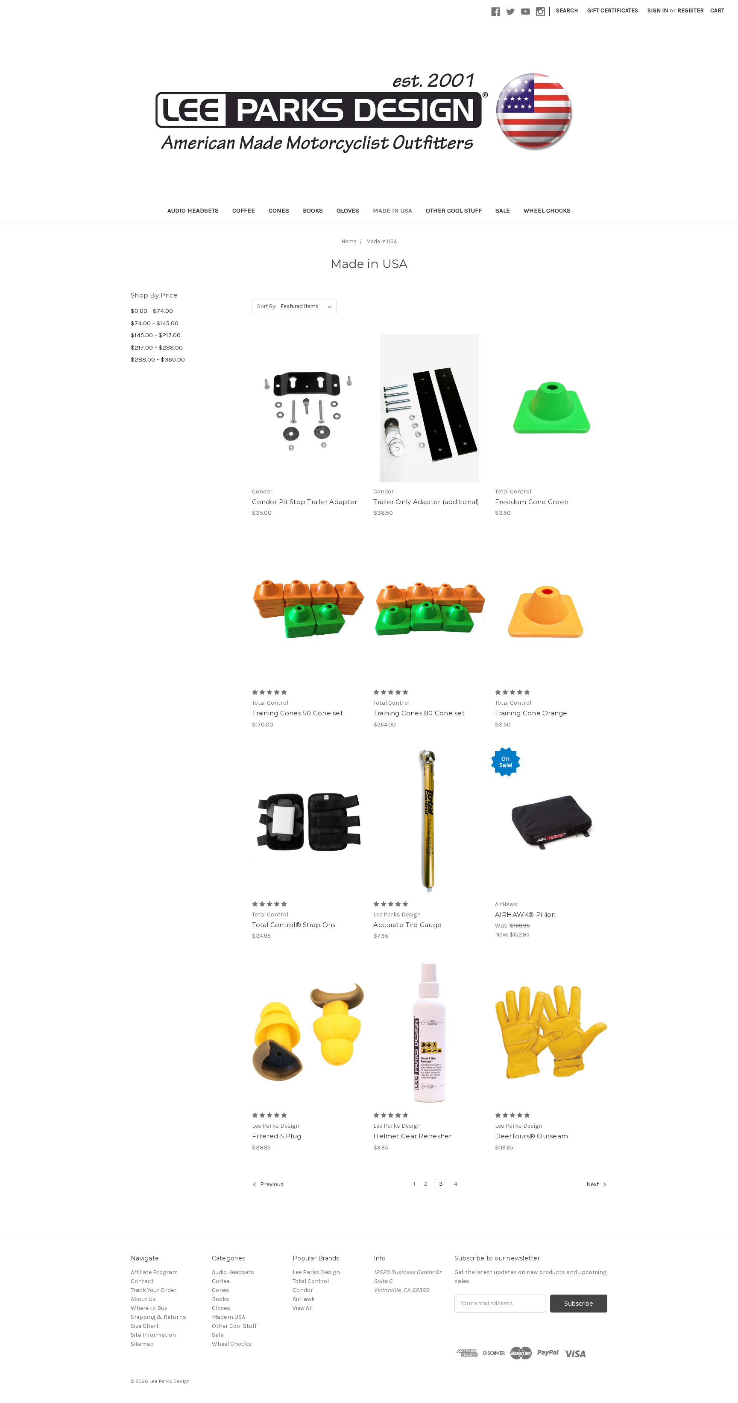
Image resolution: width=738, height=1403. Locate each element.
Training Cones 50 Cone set (297, 713)
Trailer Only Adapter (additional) (426, 502)
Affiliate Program (154, 1272)
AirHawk (304, 1299)
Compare (305, 408)
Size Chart (145, 1326)
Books (313, 210)
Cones (279, 210)
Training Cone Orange (531, 713)
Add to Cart (308, 423)
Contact (142, 1281)
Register (690, 10)
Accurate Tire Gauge (407, 925)
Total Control (311, 1281)
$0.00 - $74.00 (152, 311)
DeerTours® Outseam (531, 1136)
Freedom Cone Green (532, 502)
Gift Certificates (612, 10)
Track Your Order (153, 1290)
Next (593, 1184)
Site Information (153, 1335)
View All (303, 1308)
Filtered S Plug (276, 1136)
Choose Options (551, 1047)
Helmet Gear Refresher (412, 1136)
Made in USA (392, 210)
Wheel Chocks (547, 210)
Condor (303, 1290)
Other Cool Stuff (454, 210)
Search (567, 10)
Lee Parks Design (316, 1272)
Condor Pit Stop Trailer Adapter (304, 502)
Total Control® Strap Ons (293, 925)
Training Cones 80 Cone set (419, 713)
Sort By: (266, 306)
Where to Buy (149, 1308)
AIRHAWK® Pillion (525, 914)
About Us (143, 1299)
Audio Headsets (193, 210)
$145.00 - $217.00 (156, 335)
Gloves (348, 210)
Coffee (243, 210)
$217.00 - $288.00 (157, 347)
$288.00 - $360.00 (158, 359)
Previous (271, 1184)
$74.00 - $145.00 (155, 323)
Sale (502, 210)
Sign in (657, 10)
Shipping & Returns (158, 1317)
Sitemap (142, 1344)
